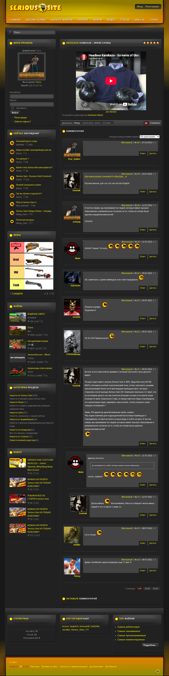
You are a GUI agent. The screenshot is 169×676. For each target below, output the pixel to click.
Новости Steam (17, 402)
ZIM (29, 345)
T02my (77, 576)
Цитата (152, 153)
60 (27, 162)
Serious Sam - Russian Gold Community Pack (36, 176)
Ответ (143, 153)
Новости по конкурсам (20, 430)
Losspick (17, 293)
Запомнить (21, 108)
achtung (76, 222)
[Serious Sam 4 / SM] (12, 162)
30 (138, 142)
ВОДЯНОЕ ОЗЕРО (36, 314)
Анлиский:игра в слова (26, 141)
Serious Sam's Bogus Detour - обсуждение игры (38, 211)
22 (138, 332)
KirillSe (77, 545)
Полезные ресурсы (25, 220)
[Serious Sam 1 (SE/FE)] (12, 180)
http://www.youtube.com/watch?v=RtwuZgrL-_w (106, 176)
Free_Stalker (74, 159)
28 (138, 205)
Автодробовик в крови (38, 341)
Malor (77, 258)
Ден (29, 331)
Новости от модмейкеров (21, 419)
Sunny (19, 153)
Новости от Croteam (19, 436)
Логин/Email (14, 92)
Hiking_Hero (21, 214)
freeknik (76, 190)
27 (138, 497)
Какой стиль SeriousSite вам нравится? (34, 167)
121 (27, 179)
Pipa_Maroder (22, 206)
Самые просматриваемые (132, 635)
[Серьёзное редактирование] (12, 223)
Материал (127, 142)
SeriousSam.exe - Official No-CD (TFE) (45, 355)
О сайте (13, 662)
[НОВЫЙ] (31, 289)
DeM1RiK (95, 626)
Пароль (13, 100)
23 (138, 300)
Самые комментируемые (131, 639)
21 (138, 369)
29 (138, 174)
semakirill (32, 318)
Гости (38, 82)
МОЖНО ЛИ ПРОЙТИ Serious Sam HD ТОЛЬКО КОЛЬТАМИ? (39, 482)
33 (46, 335)
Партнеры (35, 666)
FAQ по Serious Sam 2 (26, 202)
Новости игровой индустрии (23, 440)
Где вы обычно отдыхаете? (29, 193)
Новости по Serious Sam (21, 395)
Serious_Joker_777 (80, 630)
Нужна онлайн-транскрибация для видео (35, 150)
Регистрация (20, 117)
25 (138, 242)
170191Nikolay (73, 354)
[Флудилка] (12, 153)
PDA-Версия (111, 666)
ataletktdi (20, 145)
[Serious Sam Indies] (12, 215)
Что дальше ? (22, 159)
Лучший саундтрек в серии (28, 185)
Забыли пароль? (22, 121)
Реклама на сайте (49, 666)
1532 (30, 145)
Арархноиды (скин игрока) (40, 368)
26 (138, 455)
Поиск (30, 327)
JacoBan (66, 630)
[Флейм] (12, 145)
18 (138, 560)
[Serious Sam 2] (12, 206)
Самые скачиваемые (129, 631)
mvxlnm (76, 317)
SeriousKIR (85, 626)
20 (138, 528)
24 (138, 273)
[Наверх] (157, 671)
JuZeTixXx (75, 285)
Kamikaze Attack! (95, 115)
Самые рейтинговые (129, 626)
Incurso (65, 626)
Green (30, 372)
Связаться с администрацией (73, 666)
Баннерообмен (96, 666)
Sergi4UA (74, 626)
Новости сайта (16, 413)
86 (34, 206)
